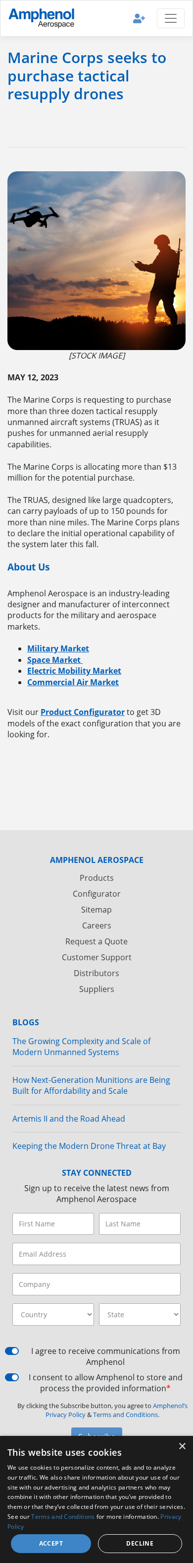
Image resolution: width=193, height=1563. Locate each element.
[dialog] (96, 1499)
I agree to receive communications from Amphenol (105, 1356)
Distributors (96, 973)
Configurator (97, 893)
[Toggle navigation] (171, 18)
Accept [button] (51, 1543)
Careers (96, 925)
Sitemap (96, 909)
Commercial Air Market (73, 682)
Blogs (25, 1022)
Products (97, 877)
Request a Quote (96, 941)
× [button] (182, 1446)
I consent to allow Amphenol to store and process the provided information (106, 1383)
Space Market (55, 659)
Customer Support (97, 957)
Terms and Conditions (63, 1516)
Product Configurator (83, 712)
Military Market (58, 648)
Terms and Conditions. (126, 1414)
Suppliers (96, 989)
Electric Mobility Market (74, 670)
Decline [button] (139, 1543)
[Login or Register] (139, 18)
